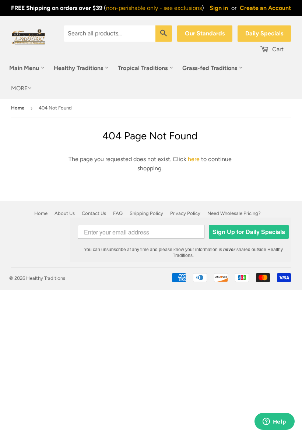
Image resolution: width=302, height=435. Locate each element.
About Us (65, 213)
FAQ (118, 213)
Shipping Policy (146, 213)
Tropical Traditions (143, 68)
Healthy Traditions (79, 68)
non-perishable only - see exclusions (154, 7)
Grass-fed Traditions (210, 68)
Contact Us (94, 213)
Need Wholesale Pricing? (234, 213)
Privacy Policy (185, 213)
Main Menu (25, 68)
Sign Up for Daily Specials (249, 231)
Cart (277, 49)
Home (17, 108)
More (19, 88)
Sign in (219, 7)
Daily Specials (264, 33)
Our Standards (205, 33)
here (194, 159)
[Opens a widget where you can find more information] (274, 422)
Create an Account (265, 7)
